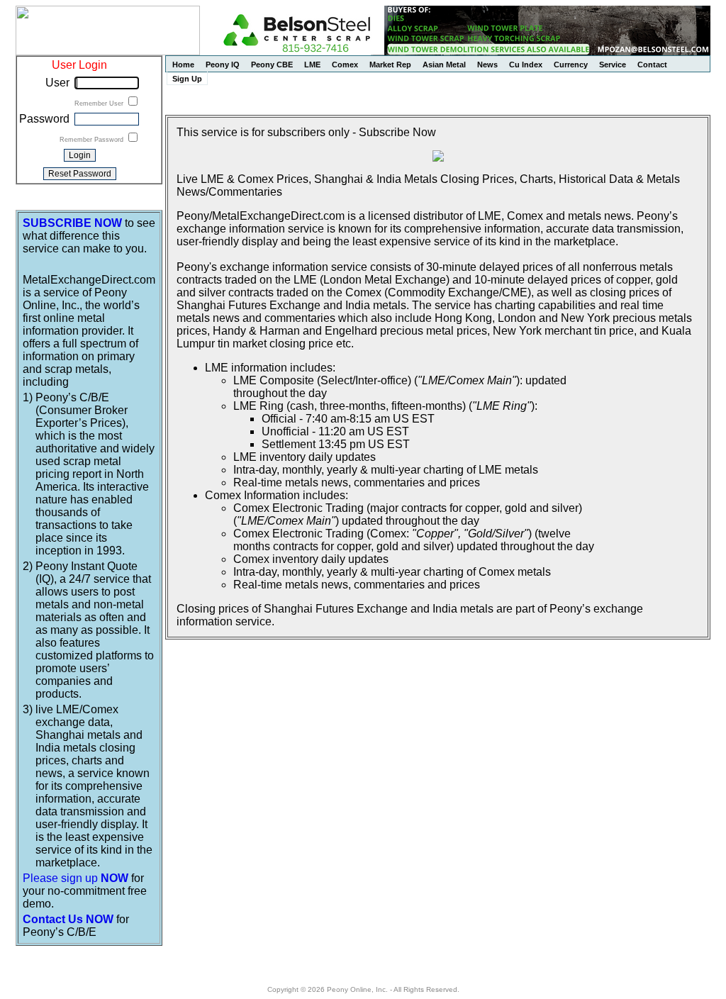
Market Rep (390, 64)
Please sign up (75, 878)
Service (612, 64)
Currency (571, 64)
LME (312, 64)
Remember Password (92, 139)
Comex (345, 64)
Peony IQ (223, 64)
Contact (652, 64)
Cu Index (525, 64)
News (487, 64)
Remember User (99, 103)
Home (183, 64)
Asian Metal (444, 64)
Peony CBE (272, 64)
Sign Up (187, 78)
